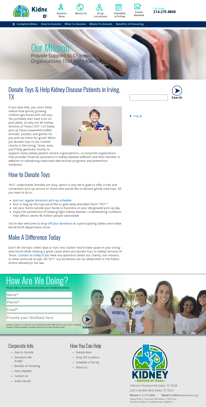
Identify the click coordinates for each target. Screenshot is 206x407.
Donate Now (83, 352)
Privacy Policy (136, 399)
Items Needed (22, 371)
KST (28, 11)
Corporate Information (154, 399)
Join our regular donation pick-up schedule (42, 200)
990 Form (171, 399)
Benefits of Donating (130, 24)
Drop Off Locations (87, 357)
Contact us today (29, 255)
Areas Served (22, 381)
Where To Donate (100, 24)
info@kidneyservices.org (183, 395)
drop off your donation (56, 223)
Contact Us (21, 376)
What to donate (75, 24)
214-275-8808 (142, 395)
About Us (81, 367)
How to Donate (51, 24)
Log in (138, 116)
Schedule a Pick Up (87, 362)
